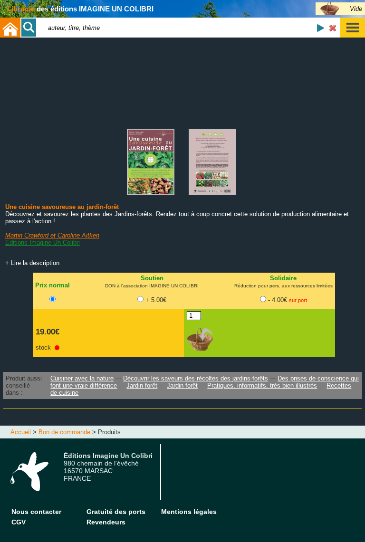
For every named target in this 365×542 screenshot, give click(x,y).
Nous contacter (36, 511)
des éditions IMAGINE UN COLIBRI (80, 9)
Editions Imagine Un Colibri (42, 242)
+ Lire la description (32, 262)
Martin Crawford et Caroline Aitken (52, 235)
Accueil (20, 432)
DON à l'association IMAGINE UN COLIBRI (152, 285)
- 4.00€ (287, 300)
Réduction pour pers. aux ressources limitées (283, 285)
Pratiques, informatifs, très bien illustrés (262, 385)
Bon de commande (64, 432)
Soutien (152, 278)
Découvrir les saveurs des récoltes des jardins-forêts (195, 378)
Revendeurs (105, 522)
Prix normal (52, 285)
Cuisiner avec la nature (82, 378)
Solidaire (283, 278)
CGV (18, 522)
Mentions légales (189, 511)
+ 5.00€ (155, 300)
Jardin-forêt (141, 385)
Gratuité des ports (115, 511)
